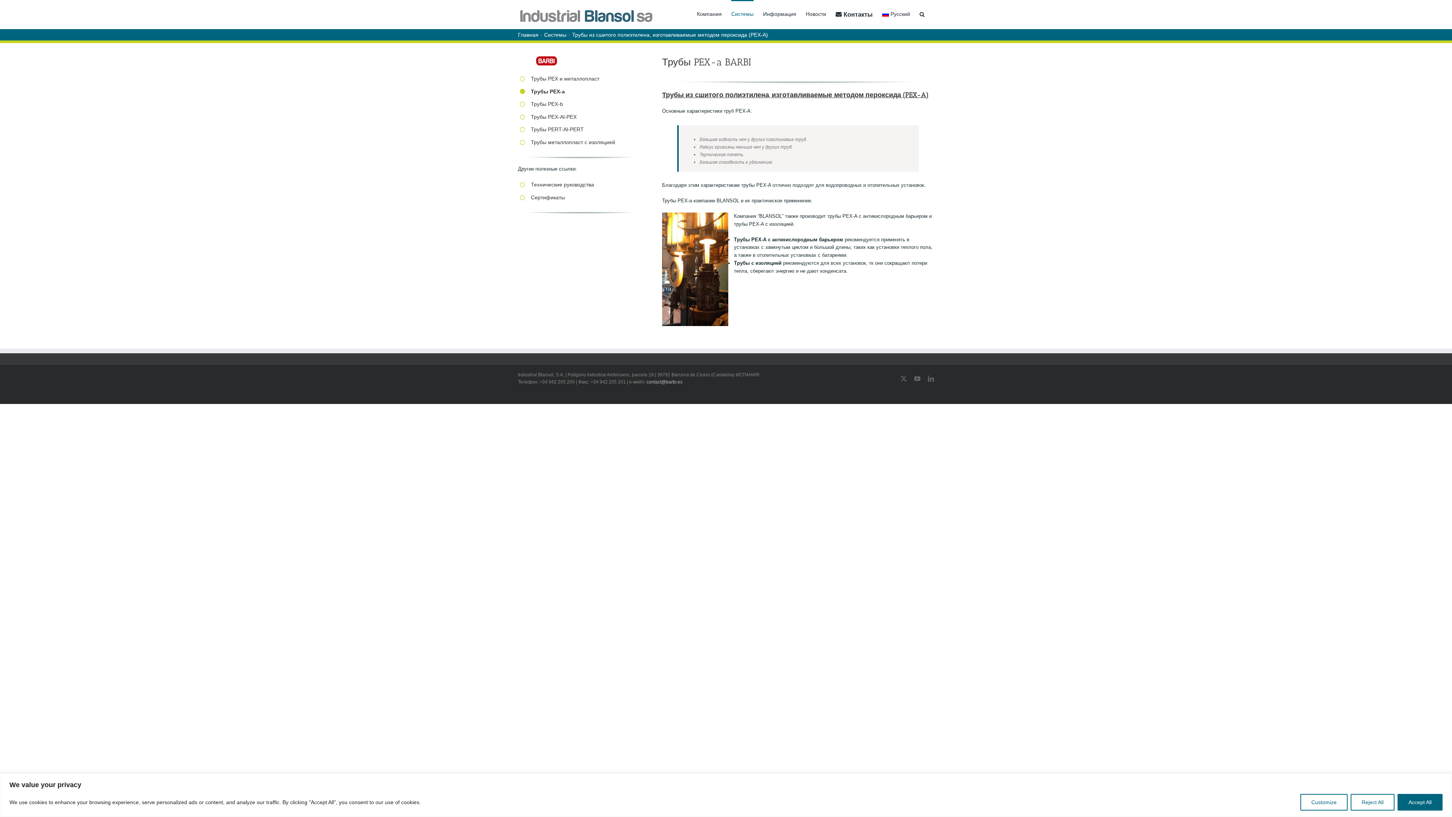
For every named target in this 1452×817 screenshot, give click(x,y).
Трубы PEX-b (547, 104)
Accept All (1420, 802)
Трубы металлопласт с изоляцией (573, 142)
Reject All (1373, 802)
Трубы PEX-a (548, 92)
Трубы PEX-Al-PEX (554, 117)
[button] (922, 14)
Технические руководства (562, 185)
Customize (1324, 802)
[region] (726, 795)
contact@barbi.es (665, 382)
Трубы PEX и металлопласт (565, 79)
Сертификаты (548, 197)
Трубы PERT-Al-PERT (557, 129)
